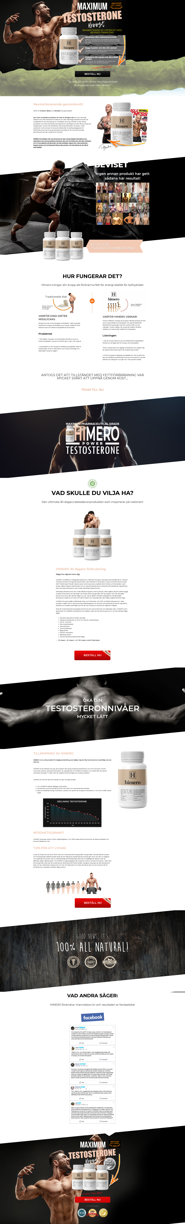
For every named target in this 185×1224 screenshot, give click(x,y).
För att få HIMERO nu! (112, 248)
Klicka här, (100, 244)
